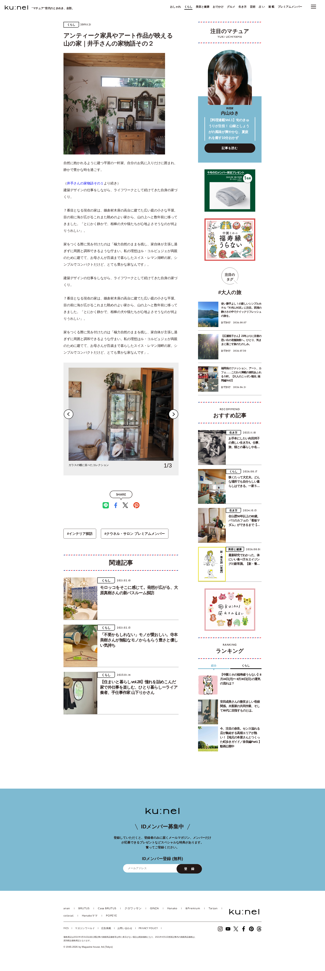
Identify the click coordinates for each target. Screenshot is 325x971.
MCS (66, 928)
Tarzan (213, 908)
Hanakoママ (90, 915)
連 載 (271, 6)
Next (173, 414)
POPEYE (111, 915)
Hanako (172, 908)
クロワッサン (133, 908)
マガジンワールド (85, 928)
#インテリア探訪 (80, 533)
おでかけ (218, 6)
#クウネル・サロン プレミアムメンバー (134, 533)
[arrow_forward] (220, 929)
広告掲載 (106, 928)
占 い (262, 6)
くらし (188, 6)
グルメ (231, 6)
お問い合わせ (124, 928)
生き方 (243, 6)
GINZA (154, 908)
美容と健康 (202, 6)
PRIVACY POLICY (148, 928)
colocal (68, 915)
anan (66, 908)
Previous (68, 414)
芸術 (252, 6)
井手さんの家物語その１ (85, 183)
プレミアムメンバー (290, 6)
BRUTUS (84, 908)
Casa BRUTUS (107, 908)
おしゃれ (175, 6)
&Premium (193, 908)
